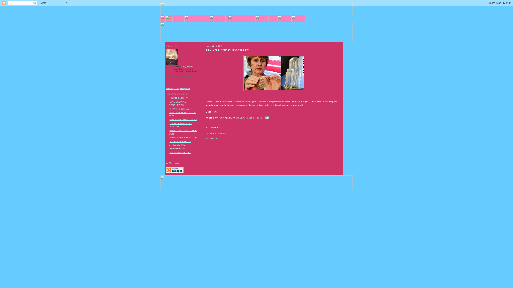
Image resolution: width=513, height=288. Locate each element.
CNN (215, 112)
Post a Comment (216, 133)
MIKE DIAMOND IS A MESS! (183, 119)
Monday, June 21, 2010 (249, 118)
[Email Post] (267, 118)
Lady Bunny (187, 66)
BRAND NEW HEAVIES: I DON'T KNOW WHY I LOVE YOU (182, 112)
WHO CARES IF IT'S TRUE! (183, 137)
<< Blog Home (212, 138)
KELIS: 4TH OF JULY (180, 152)
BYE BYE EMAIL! (178, 148)
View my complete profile (178, 88)
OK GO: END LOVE (179, 98)
